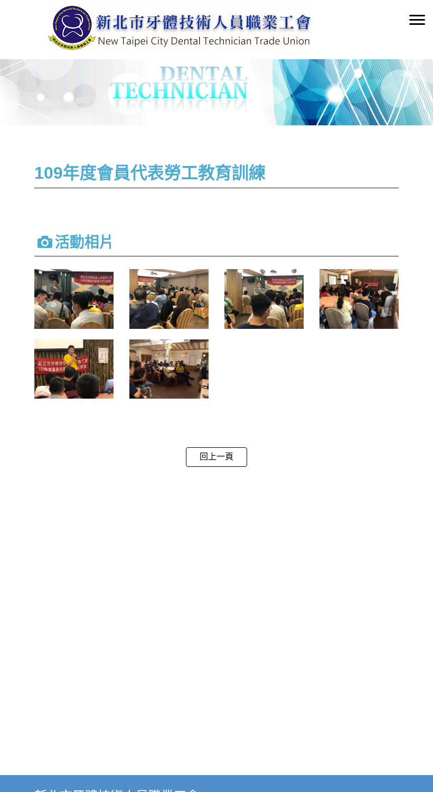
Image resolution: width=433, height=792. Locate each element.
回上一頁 (216, 456)
